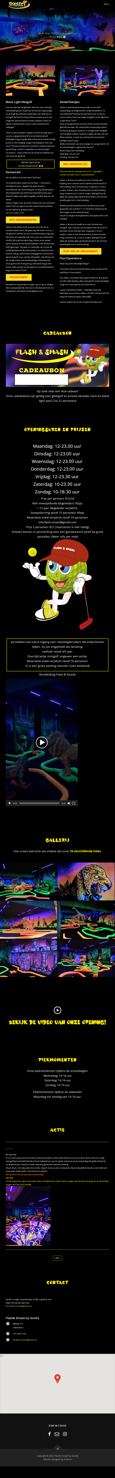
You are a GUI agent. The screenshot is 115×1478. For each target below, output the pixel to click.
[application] (42, 742)
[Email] (57, 1434)
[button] (42, 742)
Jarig (9, 1148)
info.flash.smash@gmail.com (19, 1306)
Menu (106, 4)
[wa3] (86, 920)
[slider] (39, 803)
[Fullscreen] (73, 803)
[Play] (9, 803)
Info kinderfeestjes (75, 164)
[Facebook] (49, 1434)
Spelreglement (18, 277)
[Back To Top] (57, 1449)
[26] (86, 881)
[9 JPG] (86, 958)
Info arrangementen (22, 219)
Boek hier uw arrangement (80, 251)
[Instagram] (65, 1434)
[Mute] (69, 803)
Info (57, 1258)
